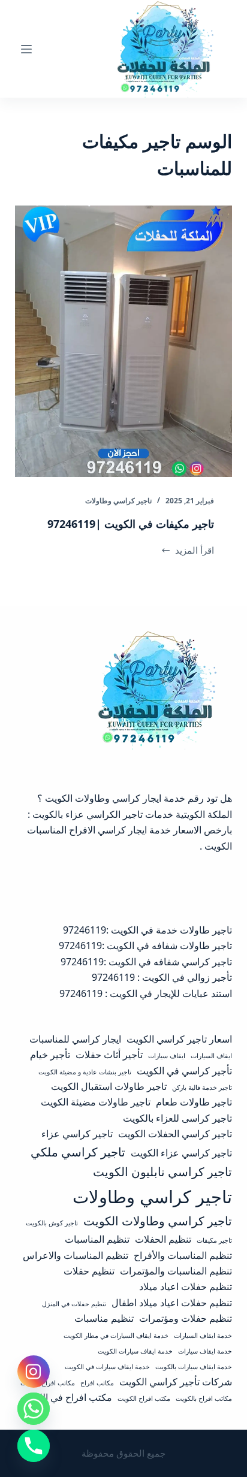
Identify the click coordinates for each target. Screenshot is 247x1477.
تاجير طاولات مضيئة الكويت (95, 1101)
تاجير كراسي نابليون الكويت (162, 1171)
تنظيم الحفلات (163, 1239)
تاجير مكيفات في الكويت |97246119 (130, 524)
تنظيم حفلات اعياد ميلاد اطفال (172, 1302)
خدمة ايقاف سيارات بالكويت (193, 1367)
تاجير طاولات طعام (194, 1101)
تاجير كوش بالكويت (52, 1223)
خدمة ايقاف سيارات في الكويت (107, 1367)
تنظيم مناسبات (104, 1318)
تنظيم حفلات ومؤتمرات (185, 1318)
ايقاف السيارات (211, 1056)
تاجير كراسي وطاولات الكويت (157, 1220)
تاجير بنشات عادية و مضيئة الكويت (84, 1072)
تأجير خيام (50, 1054)
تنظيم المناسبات (97, 1239)
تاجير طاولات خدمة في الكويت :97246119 (147, 930)
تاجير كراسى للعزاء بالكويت (177, 1118)
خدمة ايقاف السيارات (203, 1335)
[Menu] (26, 49)
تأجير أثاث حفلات (109, 1054)
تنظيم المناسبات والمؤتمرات (176, 1270)
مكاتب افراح (97, 1383)
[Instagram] (33, 1371)
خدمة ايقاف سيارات (205, 1351)
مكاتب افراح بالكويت (204, 1398)
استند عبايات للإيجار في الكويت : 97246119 (145, 993)
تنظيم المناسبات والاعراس (75, 1255)
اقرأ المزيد (190, 551)
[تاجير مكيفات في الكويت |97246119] (124, 341)
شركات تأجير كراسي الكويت (175, 1381)
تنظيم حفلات (89, 1270)
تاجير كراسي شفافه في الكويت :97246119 (146, 961)
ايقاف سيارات (166, 1056)
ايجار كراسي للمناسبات (75, 1039)
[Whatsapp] (33, 1409)
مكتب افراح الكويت (144, 1398)
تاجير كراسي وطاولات (118, 501)
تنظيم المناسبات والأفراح (183, 1255)
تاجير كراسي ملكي (78, 1151)
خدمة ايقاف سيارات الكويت (135, 1351)
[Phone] (33, 1446)
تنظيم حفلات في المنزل (74, 1304)
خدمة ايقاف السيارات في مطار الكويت (116, 1335)
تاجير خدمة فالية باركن (202, 1087)
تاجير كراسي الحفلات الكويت (175, 1133)
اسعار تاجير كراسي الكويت (179, 1039)
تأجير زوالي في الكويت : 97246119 (162, 977)
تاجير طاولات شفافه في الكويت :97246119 (145, 945)
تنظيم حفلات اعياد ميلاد (185, 1286)
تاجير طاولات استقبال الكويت (109, 1086)
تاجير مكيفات (214, 1240)
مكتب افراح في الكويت (66, 1397)
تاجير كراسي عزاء (77, 1133)
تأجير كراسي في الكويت (184, 1070)
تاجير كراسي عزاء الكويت (181, 1152)
